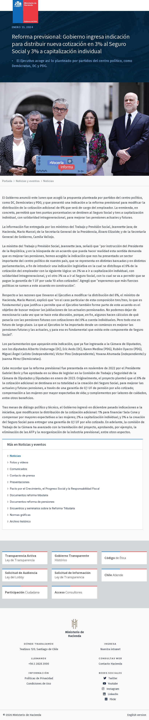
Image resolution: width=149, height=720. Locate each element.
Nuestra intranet (110, 649)
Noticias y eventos (28, 181)
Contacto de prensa (22, 475)
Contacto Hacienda (110, 663)
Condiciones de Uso (39, 683)
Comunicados (18, 469)
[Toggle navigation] (131, 5)
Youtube (113, 683)
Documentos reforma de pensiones (32, 501)
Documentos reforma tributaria (29, 495)
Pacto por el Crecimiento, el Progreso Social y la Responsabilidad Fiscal (54, 488)
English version (136, 715)
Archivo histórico (20, 521)
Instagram (112, 688)
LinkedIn (113, 694)
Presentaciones (19, 482)
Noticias (48, 181)
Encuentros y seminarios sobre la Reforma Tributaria (42, 508)
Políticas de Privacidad (39, 678)
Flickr (113, 699)
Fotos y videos (19, 462)
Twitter (112, 678)
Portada (7, 181)
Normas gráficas (20, 515)
